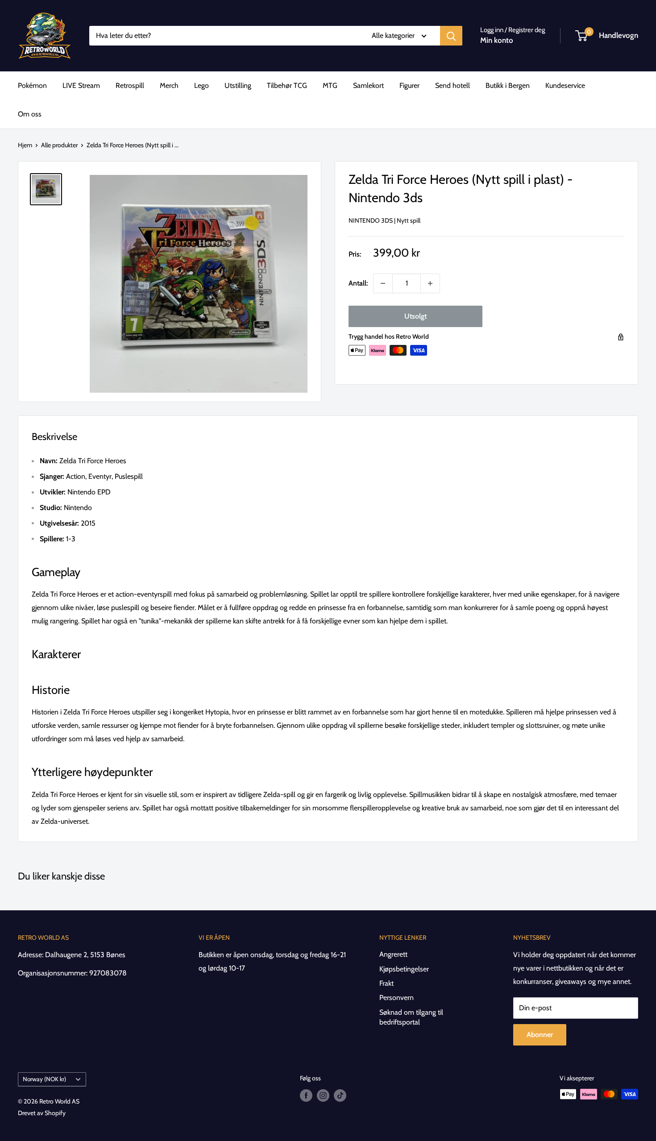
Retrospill (130, 85)
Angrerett (393, 954)
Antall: (358, 283)
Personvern (396, 997)
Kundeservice (565, 85)
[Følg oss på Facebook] (306, 1095)
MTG (330, 85)
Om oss (30, 114)
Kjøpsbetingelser (404, 969)
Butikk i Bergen (508, 85)
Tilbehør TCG (287, 85)
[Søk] (451, 36)
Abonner (540, 1034)
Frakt (386, 983)
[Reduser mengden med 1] (383, 283)
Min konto (496, 40)
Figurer (409, 85)
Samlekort (368, 85)
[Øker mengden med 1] (430, 283)
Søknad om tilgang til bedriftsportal (411, 1017)
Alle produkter (59, 145)
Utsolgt (415, 316)
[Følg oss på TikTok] (340, 1095)
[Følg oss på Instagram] (323, 1095)
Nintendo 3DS (371, 220)
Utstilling (237, 85)
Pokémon (32, 85)
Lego (201, 85)
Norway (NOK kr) (44, 1079)
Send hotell (452, 85)
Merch (169, 85)
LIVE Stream (81, 85)
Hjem (25, 145)
